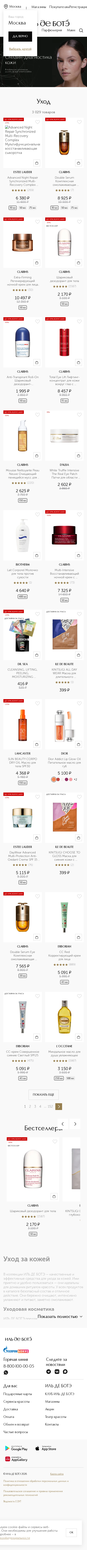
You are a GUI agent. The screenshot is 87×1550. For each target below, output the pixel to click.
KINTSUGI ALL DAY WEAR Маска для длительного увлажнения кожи (65, 673)
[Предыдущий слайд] (62, 1124)
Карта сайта (57, 1474)
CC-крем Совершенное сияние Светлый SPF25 (22, 1053)
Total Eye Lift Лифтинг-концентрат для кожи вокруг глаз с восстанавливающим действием (64, 381)
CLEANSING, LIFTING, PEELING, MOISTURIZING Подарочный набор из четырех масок (23, 673)
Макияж (73, 30)
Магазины (38, 7)
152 (50, 1106)
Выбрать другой (20, 49)
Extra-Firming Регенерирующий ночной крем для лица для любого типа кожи (23, 281)
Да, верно (20, 36)
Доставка (10, 1409)
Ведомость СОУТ (12, 1501)
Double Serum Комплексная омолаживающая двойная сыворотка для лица (64, 181)
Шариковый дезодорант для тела (64, 279)
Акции (49, 1409)
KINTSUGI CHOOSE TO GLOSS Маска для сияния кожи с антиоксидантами (65, 856)
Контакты (52, 1424)
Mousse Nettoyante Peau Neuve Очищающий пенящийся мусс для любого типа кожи (22, 474)
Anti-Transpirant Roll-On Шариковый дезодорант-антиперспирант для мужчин (23, 381)
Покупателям (59, 7)
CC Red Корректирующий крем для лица (64, 955)
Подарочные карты (17, 1394)
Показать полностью (58, 1317)
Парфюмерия (52, 30)
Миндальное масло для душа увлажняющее (64, 1053)
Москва (15, 6)
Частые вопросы (15, 1432)
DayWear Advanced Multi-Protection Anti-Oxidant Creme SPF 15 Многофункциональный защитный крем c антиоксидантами (22, 856)
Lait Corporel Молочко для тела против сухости (23, 574)
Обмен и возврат (16, 1424)
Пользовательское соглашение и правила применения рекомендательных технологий (33, 1493)
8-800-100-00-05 (18, 1366)
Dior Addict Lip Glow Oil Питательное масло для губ (64, 762)
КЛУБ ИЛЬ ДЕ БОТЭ (59, 1394)
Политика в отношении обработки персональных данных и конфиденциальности (36, 1483)
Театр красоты (55, 1417)
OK (71, 1532)
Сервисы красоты (16, 1402)
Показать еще (43, 1094)
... (45, 1106)
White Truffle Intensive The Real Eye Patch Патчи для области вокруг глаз (65, 474)
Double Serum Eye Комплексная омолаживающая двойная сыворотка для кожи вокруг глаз (22, 955)
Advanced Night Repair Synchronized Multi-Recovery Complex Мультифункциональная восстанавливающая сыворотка (23, 181)
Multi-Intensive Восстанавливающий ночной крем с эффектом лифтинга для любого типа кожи (64, 574)
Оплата (8, 1417)
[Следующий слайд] (75, 1124)
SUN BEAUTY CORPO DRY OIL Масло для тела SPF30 (23, 762)
